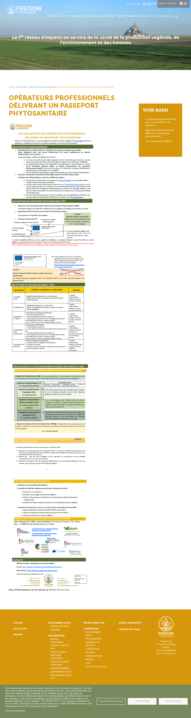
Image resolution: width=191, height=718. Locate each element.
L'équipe (55, 629)
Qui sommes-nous (57, 16)
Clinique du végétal (93, 16)
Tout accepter (173, 701)
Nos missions (74, 16)
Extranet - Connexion (167, 3)
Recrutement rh (94, 622)
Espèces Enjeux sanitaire (59, 663)
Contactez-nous (165, 16)
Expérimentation (60, 671)
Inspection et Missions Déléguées (43, 87)
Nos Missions (21, 87)
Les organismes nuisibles (158, 141)
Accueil (12, 87)
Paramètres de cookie (111, 701)
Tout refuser (142, 701)
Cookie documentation (15, 710)
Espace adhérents (130, 622)
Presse (145, 16)
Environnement (60, 668)
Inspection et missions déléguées (58, 655)
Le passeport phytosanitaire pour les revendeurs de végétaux (160, 122)
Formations (91, 628)
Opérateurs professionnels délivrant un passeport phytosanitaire (159, 133)
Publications (134, 16)
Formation (110, 16)
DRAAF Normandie (59, 589)
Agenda (121, 16)
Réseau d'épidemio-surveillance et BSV (60, 644)
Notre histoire (59, 626)
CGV (153, 16)
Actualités (20, 628)
